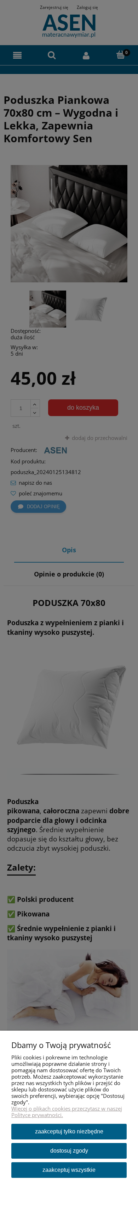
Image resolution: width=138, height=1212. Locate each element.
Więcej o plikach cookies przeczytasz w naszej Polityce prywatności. (66, 1111)
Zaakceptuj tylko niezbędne (69, 1131)
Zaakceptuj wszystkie (69, 1170)
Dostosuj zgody (69, 1151)
